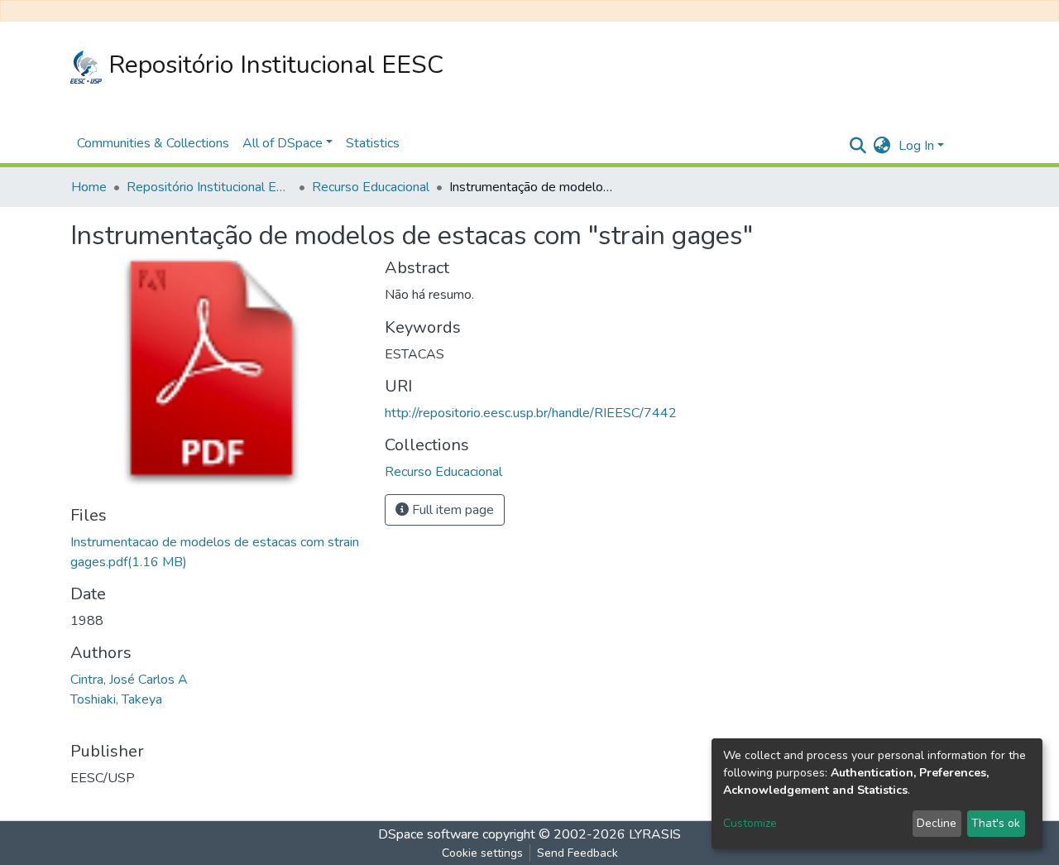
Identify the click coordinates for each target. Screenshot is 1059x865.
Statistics (373, 143)
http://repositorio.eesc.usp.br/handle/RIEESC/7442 (531, 413)
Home (89, 187)
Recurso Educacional (370, 187)
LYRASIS (655, 834)
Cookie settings (482, 853)
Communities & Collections (153, 143)
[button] (881, 146)
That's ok (995, 823)
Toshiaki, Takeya (116, 699)
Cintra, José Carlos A (129, 679)
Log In (916, 146)
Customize (750, 823)
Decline (936, 823)
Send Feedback (577, 853)
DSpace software (428, 834)
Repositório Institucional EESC (272, 65)
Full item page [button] (451, 510)
